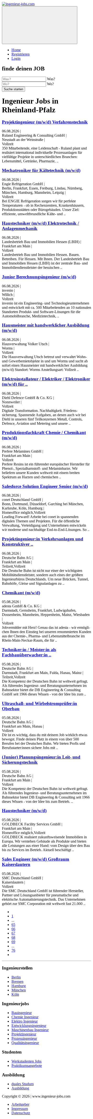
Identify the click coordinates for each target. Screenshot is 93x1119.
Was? (51, 79)
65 (13, 925)
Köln (15, 994)
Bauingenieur (21, 1013)
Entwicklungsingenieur (28, 1026)
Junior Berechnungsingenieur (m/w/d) (39, 276)
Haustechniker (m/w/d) (24, 810)
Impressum (19, 1109)
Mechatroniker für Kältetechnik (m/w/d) (41, 170)
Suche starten (13, 89)
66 (13, 929)
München (18, 990)
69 (13, 942)
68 (13, 937)
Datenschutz (20, 1113)
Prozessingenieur (24, 1038)
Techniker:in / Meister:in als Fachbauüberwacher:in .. (29, 652)
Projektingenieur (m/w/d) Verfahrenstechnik (45, 122)
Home (16, 50)
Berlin (16, 977)
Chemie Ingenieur (24, 1017)
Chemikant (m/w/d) (21, 592)
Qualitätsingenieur (25, 1043)
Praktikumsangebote (26, 1066)
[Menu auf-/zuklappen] (39, 25)
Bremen (17, 981)
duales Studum (22, 1084)
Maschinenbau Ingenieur (30, 1030)
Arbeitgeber (20, 1104)
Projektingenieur (23, 1034)
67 (13, 933)
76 (13, 950)
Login (16, 58)
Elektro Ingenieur (24, 1021)
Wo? (50, 84)
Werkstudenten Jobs (26, 1061)
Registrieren (20, 54)
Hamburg (18, 986)
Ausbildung (20, 1088)
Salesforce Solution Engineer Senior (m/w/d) (45, 486)
